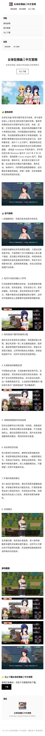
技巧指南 (22, 9)
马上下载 (31, 9)
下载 (6, 687)
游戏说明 (13, 9)
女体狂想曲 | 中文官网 (25, 4)
